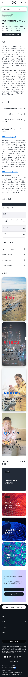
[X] (2, 657)
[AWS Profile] (25, 2)
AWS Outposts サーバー (10, 172)
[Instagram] (10, 657)
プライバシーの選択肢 (7, 667)
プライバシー (5, 665)
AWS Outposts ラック (9, 137)
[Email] (20, 657)
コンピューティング (7, 14)
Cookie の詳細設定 (6, 670)
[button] (12, 9)
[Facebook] (5, 657)
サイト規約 (12, 665)
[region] (14, 220)
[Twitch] (12, 657)
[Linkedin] (7, 657)
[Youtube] (15, 657)
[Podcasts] (17, 657)
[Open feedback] (26, 338)
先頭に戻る (13, 661)
